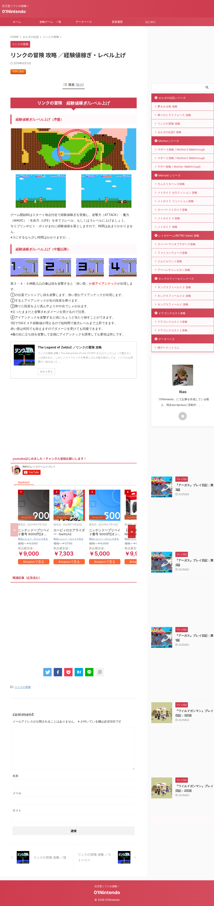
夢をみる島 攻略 (167, 106)
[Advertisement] (45, 416)
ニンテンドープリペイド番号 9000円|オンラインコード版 (33, 534)
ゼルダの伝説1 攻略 (169, 132)
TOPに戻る (18, 71)
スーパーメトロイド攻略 (172, 209)
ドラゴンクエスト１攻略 (172, 330)
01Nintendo (14, 11)
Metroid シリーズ (169, 175)
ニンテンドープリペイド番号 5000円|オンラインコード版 (104, 534)
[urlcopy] (100, 672)
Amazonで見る (33, 562)
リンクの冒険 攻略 (169, 123)
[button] (132, 531)
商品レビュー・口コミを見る (33, 538)
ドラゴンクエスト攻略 (172, 313)
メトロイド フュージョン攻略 (176, 201)
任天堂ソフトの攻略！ (107, 886)
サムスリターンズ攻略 (171, 184)
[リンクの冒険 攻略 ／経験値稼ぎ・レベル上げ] (79, 672)
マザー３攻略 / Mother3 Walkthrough (181, 149)
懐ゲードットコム (168, 347)
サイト (17, 810)
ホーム (17, 21)
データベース (84, 21)
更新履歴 (117, 21)
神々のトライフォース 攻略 (174, 115)
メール (17, 793)
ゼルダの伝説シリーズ (172, 97)
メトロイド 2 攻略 (169, 218)
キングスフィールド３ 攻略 (174, 287)
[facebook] (58, 672)
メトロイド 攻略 (167, 226)
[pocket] (68, 672)
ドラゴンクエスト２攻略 (172, 321)
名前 (15, 775)
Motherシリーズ (168, 141)
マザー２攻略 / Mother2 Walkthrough (181, 158)
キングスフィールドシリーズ (176, 278)
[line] (89, 672)
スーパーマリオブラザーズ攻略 (177, 244)
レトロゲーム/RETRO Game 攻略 (178, 235)
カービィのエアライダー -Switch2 (69, 532)
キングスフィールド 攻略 (173, 304)
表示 (80, 84)
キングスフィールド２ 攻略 (174, 295)
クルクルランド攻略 (170, 261)
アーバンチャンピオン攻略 (174, 269)
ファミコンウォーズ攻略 (172, 252)
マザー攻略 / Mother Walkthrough (179, 166)
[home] (182, 416)
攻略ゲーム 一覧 (50, 21)
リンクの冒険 (22, 687)
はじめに (150, 21)
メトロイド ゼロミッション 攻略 (177, 192)
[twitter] (47, 672)
